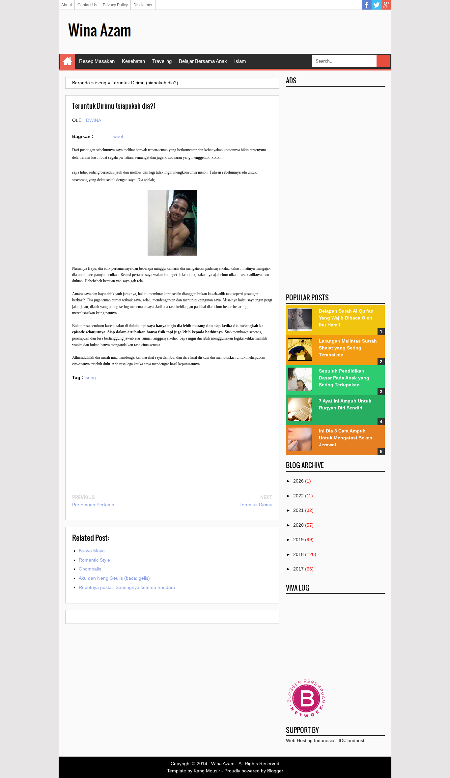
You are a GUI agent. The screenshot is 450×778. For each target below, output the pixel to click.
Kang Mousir (207, 770)
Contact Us (87, 5)
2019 (298, 539)
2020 (298, 525)
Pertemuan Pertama (93, 504)
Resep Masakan (97, 61)
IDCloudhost (351, 740)
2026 (298, 481)
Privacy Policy (115, 5)
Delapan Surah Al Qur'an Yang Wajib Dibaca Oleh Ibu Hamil (346, 317)
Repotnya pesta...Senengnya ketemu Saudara (127, 587)
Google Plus (386, 5)
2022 (298, 495)
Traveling (162, 61)
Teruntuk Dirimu (255, 504)
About (66, 5)
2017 (298, 568)
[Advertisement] (265, 31)
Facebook (367, 5)
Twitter (376, 5)
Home (67, 61)
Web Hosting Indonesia (310, 740)
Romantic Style (94, 560)
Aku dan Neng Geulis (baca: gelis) (114, 578)
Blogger (275, 770)
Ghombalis (90, 568)
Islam (240, 61)
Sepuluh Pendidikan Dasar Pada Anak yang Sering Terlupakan (344, 377)
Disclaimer (143, 5)
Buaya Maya (92, 550)
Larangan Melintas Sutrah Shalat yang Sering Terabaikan (348, 347)
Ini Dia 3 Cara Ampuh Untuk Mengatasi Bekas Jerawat (345, 437)
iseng (90, 377)
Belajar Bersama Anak (203, 61)
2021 (298, 510)
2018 (298, 554)
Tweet (117, 136)
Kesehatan (133, 61)
